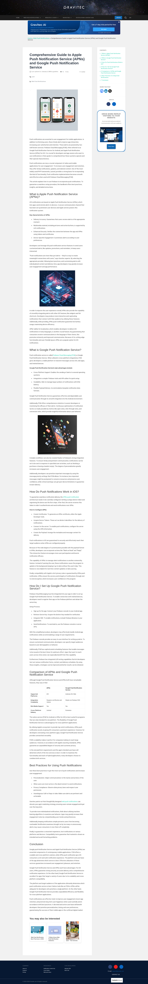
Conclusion (104, 80)
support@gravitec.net (118, 971)
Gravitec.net (33, 981)
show (120, 980)
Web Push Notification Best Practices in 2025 (37, 938)
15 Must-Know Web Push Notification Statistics (54, 939)
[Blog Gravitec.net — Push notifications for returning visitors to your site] (74, 7)
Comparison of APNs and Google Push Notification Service (111, 72)
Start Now (111, 146)
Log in (118, 17)
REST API (67, 970)
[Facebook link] (108, 104)
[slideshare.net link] (114, 104)
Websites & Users (51, 17)
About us (25, 968)
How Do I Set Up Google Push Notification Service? (110, 67)
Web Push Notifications (31, 17)
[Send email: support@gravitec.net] (116, 967)
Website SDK (68, 968)
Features (25, 970)
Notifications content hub (85, 17)
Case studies (47, 970)
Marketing (66, 17)
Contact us (116, 974)
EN (130, 17)
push (33, 77)
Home (18, 17)
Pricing (24, 972)
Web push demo (47, 972)
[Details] (13, 492)
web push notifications (70, 801)
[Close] (13, 501)
